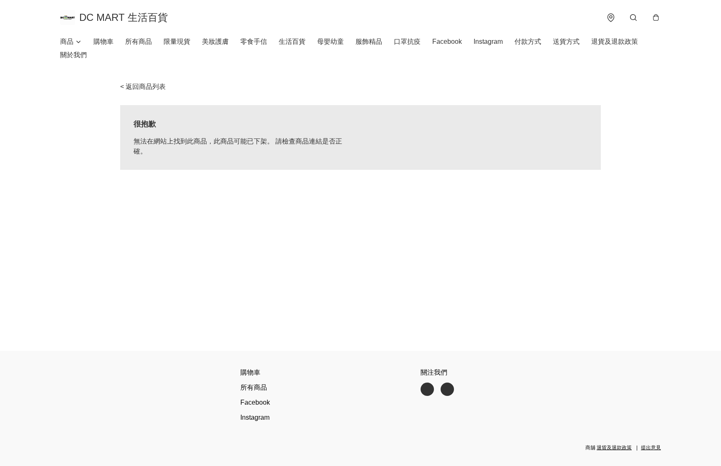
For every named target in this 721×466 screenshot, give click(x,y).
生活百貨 (292, 41)
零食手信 (253, 41)
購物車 (103, 41)
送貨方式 (566, 41)
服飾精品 (368, 41)
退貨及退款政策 (614, 41)
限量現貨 (177, 41)
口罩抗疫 (407, 41)
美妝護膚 (215, 41)
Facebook (447, 41)
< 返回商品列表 (143, 86)
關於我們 (73, 54)
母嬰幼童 (330, 41)
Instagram (488, 41)
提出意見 (651, 448)
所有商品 (138, 41)
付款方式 (527, 41)
